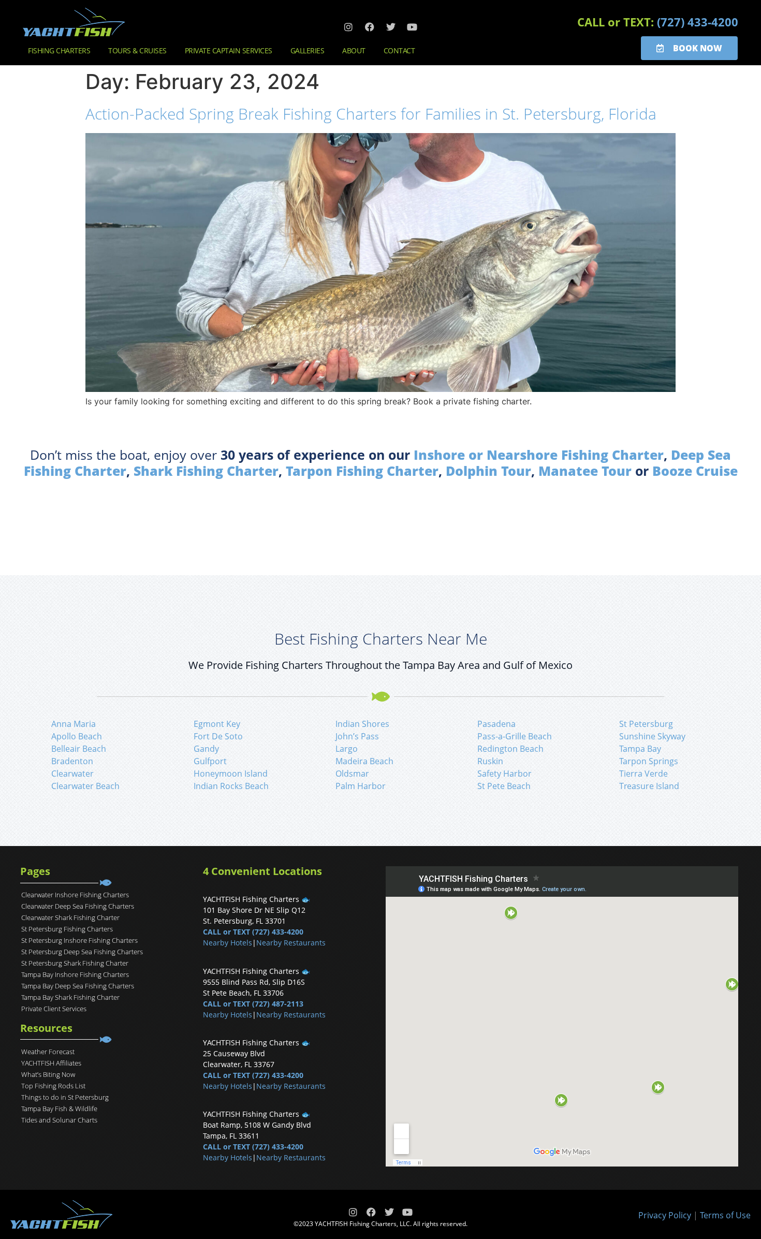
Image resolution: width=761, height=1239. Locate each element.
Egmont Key (217, 724)
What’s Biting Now (48, 1074)
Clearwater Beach (85, 786)
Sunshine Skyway (652, 736)
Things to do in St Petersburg (65, 1097)
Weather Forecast (48, 1051)
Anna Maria (73, 724)
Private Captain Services (228, 50)
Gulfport (210, 761)
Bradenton (72, 761)
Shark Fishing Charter (206, 470)
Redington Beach (510, 748)
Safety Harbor (504, 773)
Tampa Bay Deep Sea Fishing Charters (77, 985)
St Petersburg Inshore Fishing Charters (79, 940)
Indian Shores (362, 724)
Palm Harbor (360, 786)
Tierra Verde (643, 773)
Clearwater (72, 773)
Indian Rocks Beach (231, 786)
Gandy (206, 748)
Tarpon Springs (648, 761)
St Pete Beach (504, 786)
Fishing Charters (59, 50)
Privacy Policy (664, 1215)
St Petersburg (646, 724)
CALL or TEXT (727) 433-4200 (253, 932)
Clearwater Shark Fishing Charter (70, 917)
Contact (399, 50)
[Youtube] (412, 27)
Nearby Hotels (227, 943)
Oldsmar (352, 773)
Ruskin (490, 761)
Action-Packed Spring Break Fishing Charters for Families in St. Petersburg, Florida (370, 113)
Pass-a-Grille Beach (514, 736)
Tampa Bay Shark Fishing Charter (70, 997)
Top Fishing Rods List (53, 1085)
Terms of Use (725, 1215)
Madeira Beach (364, 761)
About (353, 50)
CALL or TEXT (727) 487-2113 (253, 1004)
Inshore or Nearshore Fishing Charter (539, 454)
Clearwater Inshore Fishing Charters (75, 894)
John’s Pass (357, 736)
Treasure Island (649, 786)
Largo (346, 748)
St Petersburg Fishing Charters (67, 929)
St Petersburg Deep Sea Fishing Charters (82, 951)
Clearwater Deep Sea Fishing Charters (77, 906)
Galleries (307, 50)
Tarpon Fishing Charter (362, 470)
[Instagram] (348, 27)
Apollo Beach (76, 736)
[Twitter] (391, 27)
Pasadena (496, 724)
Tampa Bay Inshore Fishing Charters (75, 974)
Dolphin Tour (488, 470)
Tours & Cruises (137, 50)
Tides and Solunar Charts (59, 1120)
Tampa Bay (640, 748)
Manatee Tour (585, 470)
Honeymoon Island (231, 773)
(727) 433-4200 (697, 22)
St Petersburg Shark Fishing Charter (74, 963)
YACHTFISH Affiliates (51, 1063)
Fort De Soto (218, 736)
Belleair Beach (78, 748)
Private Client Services (53, 1008)
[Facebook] (369, 27)
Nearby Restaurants (291, 943)
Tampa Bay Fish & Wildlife (59, 1108)
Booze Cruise (695, 470)
